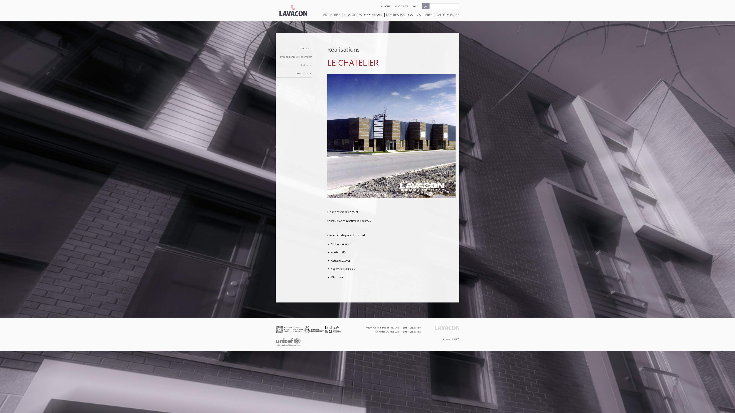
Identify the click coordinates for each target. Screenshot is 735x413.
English (415, 6)
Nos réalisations (399, 15)
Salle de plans (447, 15)
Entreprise (331, 15)
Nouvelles (386, 6)
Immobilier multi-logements (296, 57)
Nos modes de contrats (363, 15)
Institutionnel (304, 73)
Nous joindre (401, 6)
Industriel (306, 65)
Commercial (305, 48)
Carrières (424, 15)
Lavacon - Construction (293, 10)
